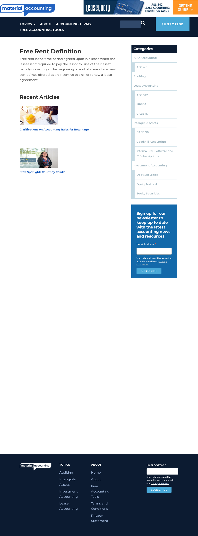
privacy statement (160, 483)
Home (96, 472)
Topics (26, 24)
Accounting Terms (73, 24)
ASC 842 (142, 95)
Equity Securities (148, 193)
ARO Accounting (145, 58)
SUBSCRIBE (172, 24)
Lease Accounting (146, 85)
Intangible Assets (146, 123)
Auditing (140, 76)
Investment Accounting (150, 165)
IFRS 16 (141, 104)
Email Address (146, 244)
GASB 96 (143, 132)
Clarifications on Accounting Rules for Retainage (54, 129)
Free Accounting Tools (42, 30)
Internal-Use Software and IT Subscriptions (155, 153)
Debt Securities (147, 174)
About (46, 24)
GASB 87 (142, 113)
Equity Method (147, 184)
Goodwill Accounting (151, 141)
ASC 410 (142, 67)
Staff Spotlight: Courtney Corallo (42, 172)
